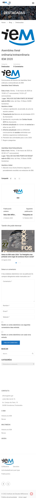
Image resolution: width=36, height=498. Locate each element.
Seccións (16, 466)
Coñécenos (5, 466)
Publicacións (5, 474)
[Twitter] (15, 178)
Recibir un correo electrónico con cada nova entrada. (16, 336)
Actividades (10, 470)
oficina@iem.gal (7, 396)
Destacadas (19, 22)
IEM (18, 198)
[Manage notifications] (31, 493)
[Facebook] (10, 178)
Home (3, 22)
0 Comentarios (18, 66)
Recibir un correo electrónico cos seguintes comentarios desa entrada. (15, 326)
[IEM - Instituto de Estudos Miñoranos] (6, 2)
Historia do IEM (6, 416)
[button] (16, 262)
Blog (10, 22)
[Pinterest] (19, 178)
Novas (3, 419)
